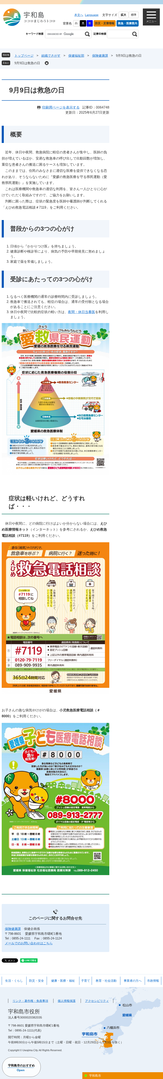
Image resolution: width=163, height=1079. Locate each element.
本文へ (78, 15)
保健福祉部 (76, 55)
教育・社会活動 (106, 980)
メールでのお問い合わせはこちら (29, 943)
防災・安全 (36, 980)
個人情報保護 (67, 1001)
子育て (85, 980)
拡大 (123, 14)
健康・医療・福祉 (63, 980)
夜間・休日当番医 (81, 312)
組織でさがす (50, 55)
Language (91, 15)
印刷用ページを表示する (61, 107)
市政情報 (153, 980)
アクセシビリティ (97, 1001)
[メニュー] (151, 16)
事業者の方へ (133, 980)
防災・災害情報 (104, 23)
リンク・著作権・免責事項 (30, 1001)
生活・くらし (14, 980)
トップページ (24, 55)
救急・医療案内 (127, 23)
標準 (133, 14)
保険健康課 (100, 55)
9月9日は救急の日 (27, 63)
